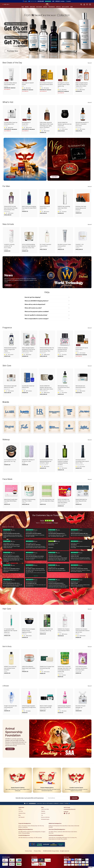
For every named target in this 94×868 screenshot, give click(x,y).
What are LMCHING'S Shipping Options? (36, 301)
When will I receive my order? (33, 308)
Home (20, 809)
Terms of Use (28, 851)
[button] (91, 867)
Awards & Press (22, 813)
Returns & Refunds (45, 817)
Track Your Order (45, 809)
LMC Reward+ (22, 817)
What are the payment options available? (37, 311)
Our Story (21, 811)
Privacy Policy (37, 851)
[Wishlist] (87, 4)
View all (89, 63)
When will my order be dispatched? (35, 304)
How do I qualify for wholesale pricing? (36, 315)
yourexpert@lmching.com (69, 809)
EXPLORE (8, 285)
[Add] (19, 67)
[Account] (84, 4)
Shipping (43, 811)
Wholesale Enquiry (45, 819)
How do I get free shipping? (33, 297)
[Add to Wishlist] (18, 69)
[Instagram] (67, 813)
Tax (42, 815)
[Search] (81, 4)
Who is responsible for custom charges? (37, 318)
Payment (43, 813)
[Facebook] (64, 813)
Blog (19, 815)
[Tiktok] (69, 813)
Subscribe (74, 798)
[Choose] (36, 67)
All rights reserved (64, 851)
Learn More (11, 176)
